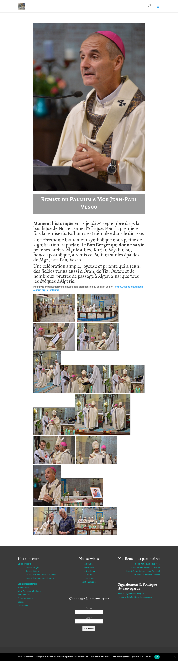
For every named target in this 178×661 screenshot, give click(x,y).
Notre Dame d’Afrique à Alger (147, 563)
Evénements (89, 567)
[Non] (174, 656)
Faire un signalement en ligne (131, 593)
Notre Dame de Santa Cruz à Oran (145, 567)
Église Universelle (25, 598)
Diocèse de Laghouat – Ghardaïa (40, 578)
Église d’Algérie (24, 563)
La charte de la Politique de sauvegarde (135, 597)
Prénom (89, 608)
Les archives (23, 605)
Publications (23, 587)
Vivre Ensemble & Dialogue (29, 591)
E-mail (89, 618)
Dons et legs (89, 578)
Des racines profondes (27, 583)
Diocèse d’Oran (32, 571)
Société (21, 602)
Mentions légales (88, 582)
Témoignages (23, 594)
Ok (157, 657)
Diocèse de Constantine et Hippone (41, 574)
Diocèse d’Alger (32, 567)
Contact (89, 574)
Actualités (89, 563)
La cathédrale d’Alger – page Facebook (143, 571)
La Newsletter (89, 571)
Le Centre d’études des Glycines (146, 574)
